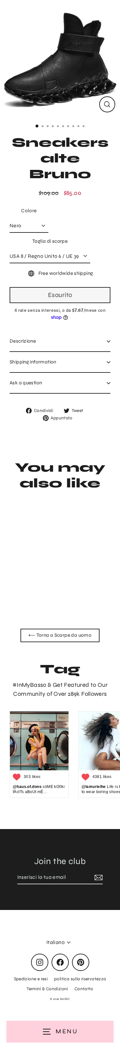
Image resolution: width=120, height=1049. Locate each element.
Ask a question (26, 383)
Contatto (84, 989)
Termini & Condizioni (47, 989)
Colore (28, 211)
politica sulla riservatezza (80, 979)
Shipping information (33, 362)
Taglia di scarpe (50, 241)
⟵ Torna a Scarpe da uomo (60, 635)
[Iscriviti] (97, 877)
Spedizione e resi (31, 979)
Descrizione (23, 341)
